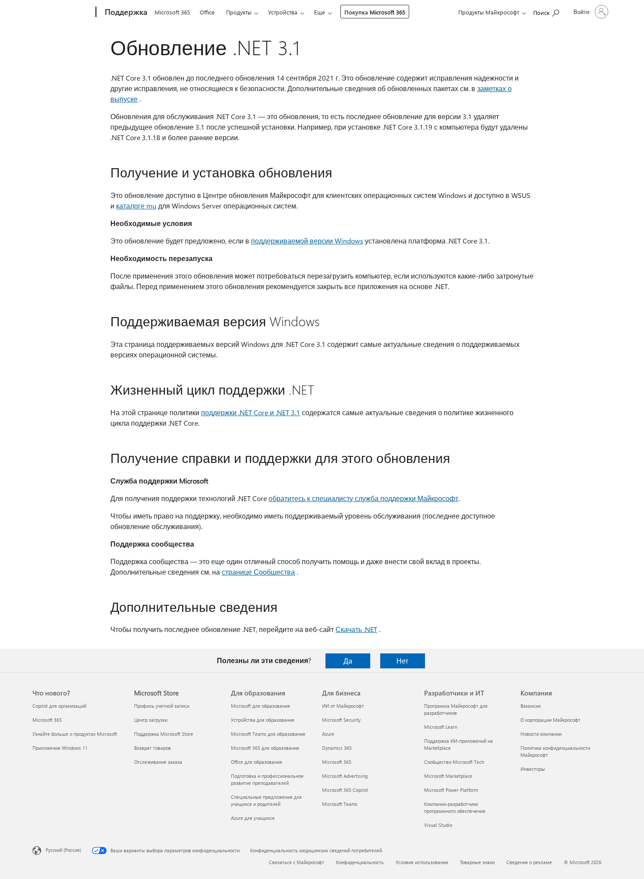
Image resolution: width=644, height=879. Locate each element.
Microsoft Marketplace (448, 776)
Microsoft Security (341, 720)
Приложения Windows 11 (60, 748)
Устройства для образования (262, 720)
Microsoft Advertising (345, 776)
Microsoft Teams (339, 804)
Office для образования (256, 762)
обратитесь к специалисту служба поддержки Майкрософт (363, 498)
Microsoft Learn (440, 727)
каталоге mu (136, 205)
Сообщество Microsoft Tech (454, 762)
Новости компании (541, 734)
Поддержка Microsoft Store (163, 734)
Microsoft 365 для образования (265, 748)
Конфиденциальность (360, 862)
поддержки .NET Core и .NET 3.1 (250, 412)
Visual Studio (438, 825)
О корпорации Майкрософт (550, 720)
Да (347, 660)
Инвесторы (532, 769)
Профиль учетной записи (161, 705)
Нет (402, 660)
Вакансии (530, 705)
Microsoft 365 (172, 12)
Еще (319, 12)
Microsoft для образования (260, 705)
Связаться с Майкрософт (296, 862)
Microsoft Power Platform (451, 790)
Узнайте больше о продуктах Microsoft (74, 734)
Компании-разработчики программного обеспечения (454, 807)
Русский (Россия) (63, 850)
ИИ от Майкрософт (343, 705)
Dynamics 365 (337, 748)
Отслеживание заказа (158, 762)
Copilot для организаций (59, 705)
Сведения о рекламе (529, 862)
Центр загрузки (150, 720)
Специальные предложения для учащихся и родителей (266, 800)
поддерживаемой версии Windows (307, 240)
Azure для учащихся (253, 818)
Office (207, 12)
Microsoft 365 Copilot (345, 790)
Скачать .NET (356, 629)
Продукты (238, 12)
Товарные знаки (477, 862)
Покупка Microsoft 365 (374, 12)
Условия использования (422, 862)
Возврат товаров (152, 748)
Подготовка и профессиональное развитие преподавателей (267, 779)
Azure (328, 734)
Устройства (282, 12)
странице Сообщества (258, 571)
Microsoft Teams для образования (268, 734)
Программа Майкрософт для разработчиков (456, 709)
